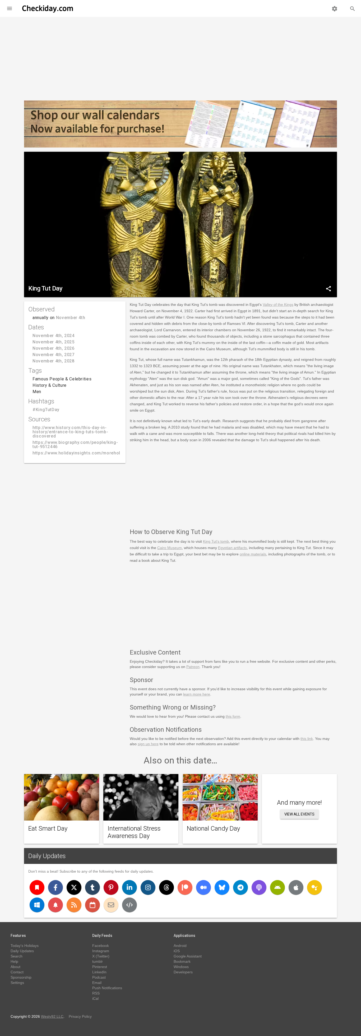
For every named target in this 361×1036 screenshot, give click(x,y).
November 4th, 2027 (54, 354)
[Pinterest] (111, 887)
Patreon (193, 667)
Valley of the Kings (278, 304)
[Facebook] (55, 887)
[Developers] (129, 904)
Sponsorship (21, 977)
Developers (183, 972)
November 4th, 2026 (54, 348)
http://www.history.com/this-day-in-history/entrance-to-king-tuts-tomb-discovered (70, 432)
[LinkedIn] (129, 887)
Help (14, 961)
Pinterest (99, 967)
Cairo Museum (169, 548)
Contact (17, 972)
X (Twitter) (100, 956)
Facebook (100, 945)
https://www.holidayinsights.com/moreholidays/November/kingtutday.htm (110, 452)
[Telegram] (240, 887)
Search (16, 956)
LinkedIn (99, 972)
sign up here (148, 744)
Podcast (99, 977)
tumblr (97, 961)
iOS (177, 951)
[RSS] (74, 904)
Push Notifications (107, 988)
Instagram (100, 951)
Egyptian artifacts (232, 548)
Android (180, 945)
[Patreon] (185, 887)
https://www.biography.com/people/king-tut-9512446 (75, 444)
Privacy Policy (80, 1016)
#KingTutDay (46, 409)
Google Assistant (188, 956)
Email (96, 982)
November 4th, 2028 (54, 360)
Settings (17, 982)
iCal (95, 998)
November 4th (70, 317)
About (15, 967)
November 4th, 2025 (54, 341)
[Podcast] (259, 887)
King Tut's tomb (216, 541)
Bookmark (182, 961)
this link (306, 738)
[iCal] (92, 904)
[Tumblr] (92, 887)
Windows (181, 967)
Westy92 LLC (52, 1016)
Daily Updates (47, 856)
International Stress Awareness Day (134, 832)
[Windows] (37, 904)
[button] (9, 8)
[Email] (111, 904)
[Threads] (166, 887)
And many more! (299, 802)
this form (233, 716)
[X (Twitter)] (74, 887)
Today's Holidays (25, 945)
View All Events (299, 814)
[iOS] (296, 887)
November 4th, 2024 (54, 335)
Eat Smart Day (47, 828)
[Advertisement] (180, 57)
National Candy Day (213, 828)
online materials (253, 554)
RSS (96, 993)
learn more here (196, 694)
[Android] (277, 887)
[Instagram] (148, 887)
